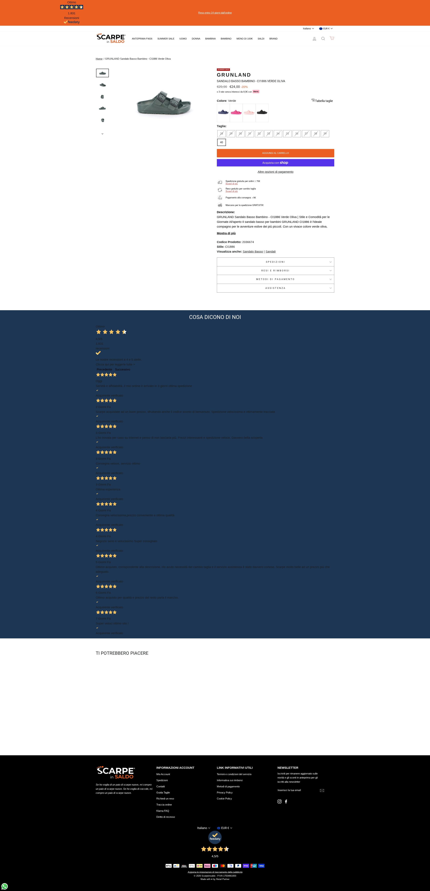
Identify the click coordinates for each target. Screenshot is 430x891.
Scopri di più (232, 183)
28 (221, 133)
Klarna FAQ (162, 810)
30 (240, 133)
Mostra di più (226, 233)
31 (249, 133)
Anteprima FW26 (142, 38)
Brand (273, 38)
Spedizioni (275, 261)
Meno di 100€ (244, 38)
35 (287, 133)
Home (99, 58)
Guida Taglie (163, 792)
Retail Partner (222, 879)
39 (325, 133)
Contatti (160, 786)
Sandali (271, 251)
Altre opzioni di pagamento (275, 171)
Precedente (104, 369)
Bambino (226, 38)
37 (306, 133)
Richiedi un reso (165, 798)
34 (278, 133)
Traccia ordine (164, 804)
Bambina (210, 38)
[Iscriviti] (322, 790)
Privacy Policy (225, 792)
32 (259, 133)
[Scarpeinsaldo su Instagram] (279, 801)
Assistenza (275, 288)
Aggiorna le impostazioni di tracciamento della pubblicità (215, 872)
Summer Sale (165, 38)
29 (230, 133)
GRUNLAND (234, 75)
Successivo (122, 369)
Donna (196, 38)
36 (296, 133)
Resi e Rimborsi (275, 270)
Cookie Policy (224, 798)
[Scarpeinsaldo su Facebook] (286, 801)
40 (221, 142)
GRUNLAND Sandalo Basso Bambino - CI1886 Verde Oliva (138, 58)
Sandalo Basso (253, 251)
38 (315, 133)
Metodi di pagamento (275, 279)
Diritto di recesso (165, 816)
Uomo (183, 38)
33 (268, 133)
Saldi (261, 38)
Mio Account (163, 774)
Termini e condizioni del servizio (234, 774)
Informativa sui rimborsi (230, 780)
